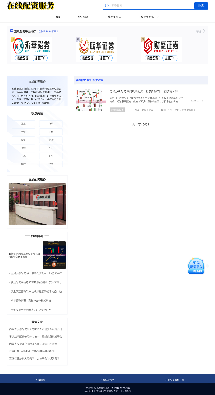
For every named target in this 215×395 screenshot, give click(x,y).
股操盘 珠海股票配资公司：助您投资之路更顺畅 (24, 255)
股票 (23, 139)
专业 (51, 155)
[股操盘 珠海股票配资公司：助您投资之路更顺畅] (54, 255)
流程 (23, 147)
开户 (51, 147)
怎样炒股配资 (117, 109)
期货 (51, 139)
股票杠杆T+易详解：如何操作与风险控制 (32, 351)
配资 (23, 131)
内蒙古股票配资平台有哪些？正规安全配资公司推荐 (38, 329)
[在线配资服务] (31, 5)
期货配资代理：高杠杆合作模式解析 (31, 300)
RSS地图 (115, 387)
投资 (51, 163)
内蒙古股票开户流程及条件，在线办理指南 (33, 343)
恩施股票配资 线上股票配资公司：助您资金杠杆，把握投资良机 (46, 273)
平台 (51, 131)
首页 (58, 17)
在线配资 (83, 17)
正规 (23, 155)
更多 (199, 31)
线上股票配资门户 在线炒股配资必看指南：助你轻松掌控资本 (45, 291)
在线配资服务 (113, 17)
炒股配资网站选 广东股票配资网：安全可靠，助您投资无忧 (44, 282)
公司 (51, 123)
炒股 (23, 163)
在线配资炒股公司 (149, 17)
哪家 (23, 123)
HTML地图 (125, 387)
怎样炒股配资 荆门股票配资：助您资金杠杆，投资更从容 (144, 91)
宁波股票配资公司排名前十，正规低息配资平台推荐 (38, 336)
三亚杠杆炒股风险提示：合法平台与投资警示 (34, 358)
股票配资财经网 (114, 390)
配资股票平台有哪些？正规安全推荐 (31, 309)
